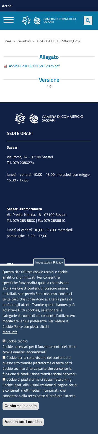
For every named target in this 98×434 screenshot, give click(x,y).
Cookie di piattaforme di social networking (38, 379)
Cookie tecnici (17, 341)
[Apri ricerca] (88, 20)
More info (10, 332)
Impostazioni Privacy (49, 262)
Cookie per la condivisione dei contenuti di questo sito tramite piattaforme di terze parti (37, 360)
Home (7, 41)
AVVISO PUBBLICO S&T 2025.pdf (34, 66)
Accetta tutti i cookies (23, 422)
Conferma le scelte (21, 406)
